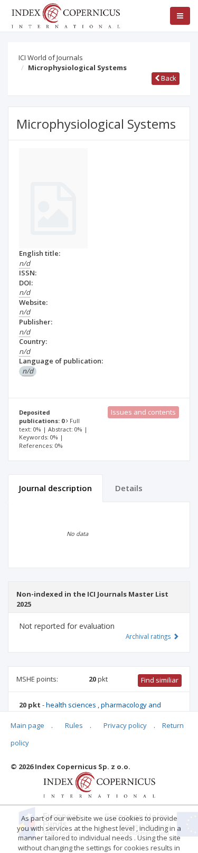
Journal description (55, 488)
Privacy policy (125, 725)
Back (167, 78)
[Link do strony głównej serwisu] (65, 15)
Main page (27, 725)
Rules (74, 725)
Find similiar (159, 680)
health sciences (72, 705)
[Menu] (180, 16)
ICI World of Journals (50, 57)
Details (129, 488)
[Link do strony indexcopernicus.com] (99, 784)
